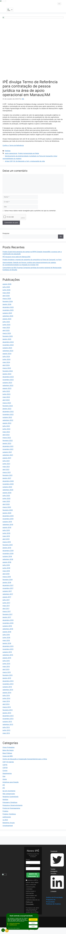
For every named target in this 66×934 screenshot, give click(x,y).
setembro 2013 (8, 724)
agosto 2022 (7, 423)
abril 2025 (6, 330)
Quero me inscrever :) (33, 875)
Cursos (5, 770)
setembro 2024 (8, 351)
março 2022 (7, 437)
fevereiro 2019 (8, 545)
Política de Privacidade (54, 897)
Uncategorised (8, 825)
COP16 (5, 765)
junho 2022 (6, 429)
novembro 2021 (8, 449)
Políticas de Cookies (53, 904)
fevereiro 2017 (7, 614)
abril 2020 (6, 504)
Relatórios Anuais (9, 823)
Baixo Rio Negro (8, 750)
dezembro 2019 (8, 516)
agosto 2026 (7, 284)
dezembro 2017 (8, 585)
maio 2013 (6, 733)
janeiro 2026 (7, 304)
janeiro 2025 (7, 339)
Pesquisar (6, 233)
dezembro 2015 (8, 646)
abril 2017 (6, 608)
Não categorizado (9, 794)
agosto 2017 (7, 597)
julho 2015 (6, 661)
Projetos (5, 811)
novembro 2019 (8, 519)
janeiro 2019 (7, 548)
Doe (4, 776)
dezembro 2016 (8, 620)
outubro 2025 (7, 313)
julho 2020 (6, 495)
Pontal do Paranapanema (11, 808)
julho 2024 (6, 356)
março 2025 (7, 333)
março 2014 (7, 707)
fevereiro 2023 (8, 406)
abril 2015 (6, 669)
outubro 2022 (7, 417)
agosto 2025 (7, 319)
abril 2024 (6, 365)
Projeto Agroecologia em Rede (28, 153)
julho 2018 (6, 565)
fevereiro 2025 (8, 336)
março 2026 (7, 298)
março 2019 (7, 542)
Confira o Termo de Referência (13, 145)
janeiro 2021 (7, 478)
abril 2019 (6, 539)
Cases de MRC (8, 756)
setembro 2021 (8, 455)
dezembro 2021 (8, 446)
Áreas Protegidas (9, 747)
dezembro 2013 (8, 716)
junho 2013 (6, 730)
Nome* (28, 859)
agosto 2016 (7, 632)
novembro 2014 (8, 684)
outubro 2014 (7, 687)
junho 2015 (6, 663)
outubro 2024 (7, 348)
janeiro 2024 (7, 374)
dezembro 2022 (8, 411)
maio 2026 (6, 293)
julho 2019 (6, 530)
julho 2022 (6, 426)
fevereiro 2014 (8, 710)
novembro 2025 (8, 310)
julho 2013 (6, 727)
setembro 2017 (8, 594)
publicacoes (7, 817)
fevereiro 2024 (8, 371)
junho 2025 (6, 325)
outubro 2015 (7, 652)
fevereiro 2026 (8, 301)
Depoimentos (7, 773)
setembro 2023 (8, 385)
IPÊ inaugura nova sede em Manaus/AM (17, 257)
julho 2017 (6, 600)
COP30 (5, 768)
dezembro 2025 (8, 307)
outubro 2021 (7, 452)
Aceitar (33, 926)
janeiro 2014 (7, 713)
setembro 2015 (8, 655)
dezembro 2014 (8, 681)
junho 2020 (6, 498)
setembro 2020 (8, 490)
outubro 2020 (7, 487)
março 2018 (7, 577)
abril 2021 (6, 469)
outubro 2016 (7, 626)
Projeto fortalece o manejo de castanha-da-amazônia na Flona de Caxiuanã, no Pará (32, 259)
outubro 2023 (7, 382)
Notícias (7, 151)
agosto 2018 (7, 562)
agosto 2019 (7, 527)
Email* (28, 865)
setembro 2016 (8, 629)
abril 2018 (6, 574)
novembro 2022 (8, 414)
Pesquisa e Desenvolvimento (12, 805)
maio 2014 (6, 701)
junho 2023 (6, 394)
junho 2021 (6, 464)
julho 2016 (6, 635)
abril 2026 (6, 296)
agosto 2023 (7, 388)
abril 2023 (6, 400)
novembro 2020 (8, 484)
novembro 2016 (8, 623)
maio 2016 (6, 640)
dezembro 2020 (8, 481)
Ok (61, 236)
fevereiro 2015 (7, 675)
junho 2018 (6, 568)
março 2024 (7, 368)
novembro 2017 (8, 588)
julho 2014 (6, 695)
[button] (2, 9)
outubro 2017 (7, 591)
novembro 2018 (8, 553)
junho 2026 (6, 290)
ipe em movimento (9, 791)
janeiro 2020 (7, 513)
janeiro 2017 (7, 617)
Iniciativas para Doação (11, 782)
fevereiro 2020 (8, 510)
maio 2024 (6, 362)
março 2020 (7, 507)
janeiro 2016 (7, 643)
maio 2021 (6, 466)
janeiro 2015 (7, 678)
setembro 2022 (8, 420)
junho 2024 (6, 359)
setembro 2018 (8, 559)
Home (5, 779)
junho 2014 (6, 698)
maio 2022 (6, 432)
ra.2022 (5, 820)
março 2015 (7, 672)
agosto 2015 (7, 658)
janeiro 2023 (7, 409)
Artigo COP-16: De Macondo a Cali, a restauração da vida (25, 161)
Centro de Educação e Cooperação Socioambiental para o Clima (25, 759)
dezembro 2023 (8, 377)
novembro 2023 (8, 380)
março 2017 (7, 611)
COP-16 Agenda (8, 762)
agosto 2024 (7, 353)
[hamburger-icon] (59, 3)
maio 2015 (6, 666)
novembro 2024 (8, 345)
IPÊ (4, 785)
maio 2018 (6, 571)
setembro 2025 (8, 316)
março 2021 (7, 472)
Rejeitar (33, 923)
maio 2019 (6, 536)
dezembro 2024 (8, 342)
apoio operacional (11, 153)
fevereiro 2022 (8, 440)
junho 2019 (6, 533)
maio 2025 (6, 327)
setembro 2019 (8, 524)
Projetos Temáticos (9, 814)
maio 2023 (6, 397)
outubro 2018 (7, 556)
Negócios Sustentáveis (10, 796)
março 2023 (7, 403)
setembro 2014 (8, 690)
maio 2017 (6, 606)
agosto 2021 (7, 458)
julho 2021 (6, 461)
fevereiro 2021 (7, 475)
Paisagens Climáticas (10, 802)
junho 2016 (6, 637)
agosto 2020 (7, 493)
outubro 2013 (7, 721)
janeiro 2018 (7, 582)
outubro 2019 (7, 522)
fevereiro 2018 (7, 579)
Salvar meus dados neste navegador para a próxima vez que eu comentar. (30, 210)
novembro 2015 (8, 649)
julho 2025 (6, 322)
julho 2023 (6, 391)
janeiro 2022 (7, 443)
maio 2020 (6, 501)
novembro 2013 (8, 719)
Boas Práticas (7, 753)
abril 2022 (6, 435)
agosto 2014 (7, 692)
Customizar (33, 919)
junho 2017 (6, 603)
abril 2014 (6, 704)
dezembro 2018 (8, 550)
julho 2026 (6, 287)
